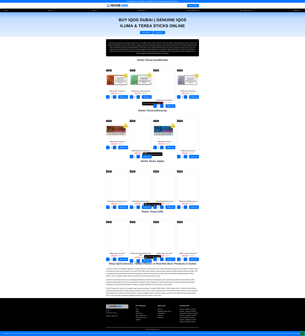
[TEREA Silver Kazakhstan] (188, 79)
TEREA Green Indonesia (188, 150)
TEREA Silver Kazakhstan (188, 91)
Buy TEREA (146, 32)
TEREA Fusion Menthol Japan (188, 201)
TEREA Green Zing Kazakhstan (140, 91)
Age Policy (160, 315)
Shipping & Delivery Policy (164, 311)
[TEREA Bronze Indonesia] (117, 130)
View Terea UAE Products (152, 257)
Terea (50, 10)
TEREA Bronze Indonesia (117, 141)
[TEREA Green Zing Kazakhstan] (141, 79)
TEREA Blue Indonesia (164, 141)
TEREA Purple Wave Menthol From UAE (140, 254)
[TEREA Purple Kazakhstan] (164, 84)
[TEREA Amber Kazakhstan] (117, 79)
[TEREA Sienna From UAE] (164, 236)
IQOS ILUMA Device (193, 10)
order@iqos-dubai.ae (111, 312)
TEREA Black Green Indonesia (141, 150)
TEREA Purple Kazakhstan (164, 100)
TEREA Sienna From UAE (164, 253)
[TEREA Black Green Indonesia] (141, 134)
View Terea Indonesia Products (152, 154)
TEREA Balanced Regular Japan (117, 201)
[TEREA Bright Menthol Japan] (164, 185)
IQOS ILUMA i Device (246, 10)
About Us (160, 309)
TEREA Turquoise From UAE (188, 253)
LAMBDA (296, 10)
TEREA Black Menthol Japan (140, 201)
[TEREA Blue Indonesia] (164, 130)
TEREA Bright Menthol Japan (164, 201)
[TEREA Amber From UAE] (117, 236)
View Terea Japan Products (152, 204)
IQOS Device (142, 10)
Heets (95, 10)
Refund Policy (161, 313)
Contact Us (161, 317)
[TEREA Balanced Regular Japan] (117, 185)
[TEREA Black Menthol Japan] (141, 185)
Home (6, 10)
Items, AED (193, 5)
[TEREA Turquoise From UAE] (188, 236)
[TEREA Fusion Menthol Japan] (188, 185)
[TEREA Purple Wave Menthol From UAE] (141, 236)
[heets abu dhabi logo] (117, 6)
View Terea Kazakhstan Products (152, 103)
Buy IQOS (159, 32)
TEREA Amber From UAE (117, 253)
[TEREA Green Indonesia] (188, 134)
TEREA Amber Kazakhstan (117, 91)
